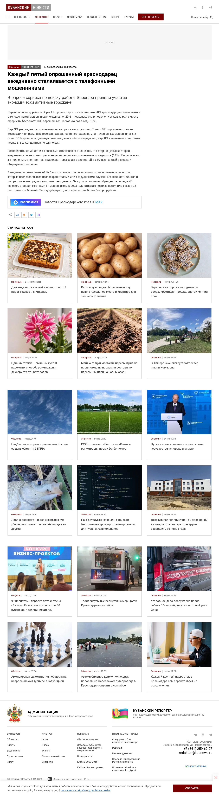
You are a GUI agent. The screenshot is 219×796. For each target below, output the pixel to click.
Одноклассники (202, 7)
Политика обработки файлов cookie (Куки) (124, 769)
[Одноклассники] (24, 215)
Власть (57, 17)
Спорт (115, 17)
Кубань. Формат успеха (90, 767)
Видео (45, 745)
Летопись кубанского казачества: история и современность (89, 748)
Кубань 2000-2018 (87, 761)
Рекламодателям (122, 753)
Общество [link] (156, 357)
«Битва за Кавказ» (87, 739)
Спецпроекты (150, 17)
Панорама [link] (16, 282)
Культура (47, 733)
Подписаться (29, 202)
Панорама (83, 733)
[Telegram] (31, 215)
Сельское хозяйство (53, 756)
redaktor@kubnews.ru (195, 753)
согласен (192, 788)
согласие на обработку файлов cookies (86, 790)
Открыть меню (8, 17)
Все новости (22, 17)
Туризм (129, 17)
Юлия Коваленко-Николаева (60, 67)
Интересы (47, 762)
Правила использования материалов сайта (126, 760)
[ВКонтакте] (17, 215)
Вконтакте (195, 7)
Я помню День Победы (125, 733)
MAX (99, 202)
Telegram (210, 7)
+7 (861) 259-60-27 (198, 749)
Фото (45, 739)
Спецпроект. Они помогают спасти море (125, 740)
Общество (41, 17)
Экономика (74, 17)
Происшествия (97, 17)
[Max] (38, 215)
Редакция (117, 747)
